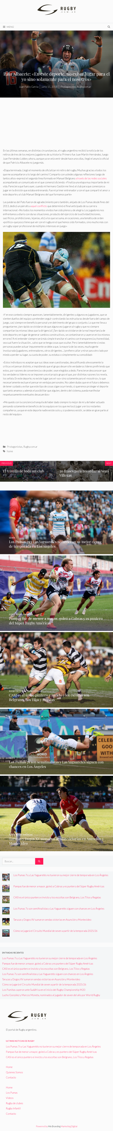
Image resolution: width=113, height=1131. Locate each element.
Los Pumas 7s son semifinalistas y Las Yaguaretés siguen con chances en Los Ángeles (58, 908)
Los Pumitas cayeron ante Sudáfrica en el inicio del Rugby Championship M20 (43, 989)
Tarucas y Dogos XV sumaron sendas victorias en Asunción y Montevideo (52, 919)
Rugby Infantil (13, 1108)
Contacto (11, 1077)
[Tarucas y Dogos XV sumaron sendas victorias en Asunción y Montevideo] (56, 849)
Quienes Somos (14, 1072)
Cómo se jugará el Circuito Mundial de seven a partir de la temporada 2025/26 (55, 930)
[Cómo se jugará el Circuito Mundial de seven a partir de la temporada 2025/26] (6, 934)
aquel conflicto (39, 206)
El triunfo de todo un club (23, 471)
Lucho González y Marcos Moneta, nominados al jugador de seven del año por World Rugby (51, 995)
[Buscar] (39, 861)
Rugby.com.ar (30, 446)
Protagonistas (14, 446)
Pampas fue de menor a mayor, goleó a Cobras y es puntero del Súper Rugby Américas (58, 886)
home (10, 451)
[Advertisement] (56, 126)
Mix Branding (54, 1126)
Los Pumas (12, 1092)
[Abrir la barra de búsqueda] (109, 26)
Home (9, 1067)
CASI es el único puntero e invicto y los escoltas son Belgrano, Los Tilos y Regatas (57, 897)
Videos (10, 1097)
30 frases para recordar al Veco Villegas (84, 473)
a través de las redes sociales (91, 178)
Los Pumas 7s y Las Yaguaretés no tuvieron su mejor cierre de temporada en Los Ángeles (60, 875)
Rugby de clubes (14, 1103)
